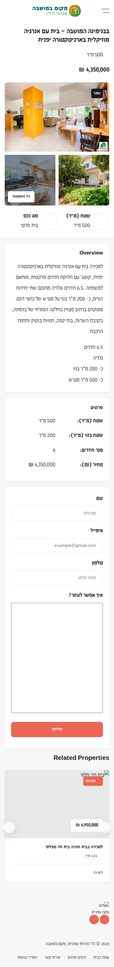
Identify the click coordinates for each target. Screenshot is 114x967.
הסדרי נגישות (27, 957)
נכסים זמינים (77, 957)
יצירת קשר (52, 957)
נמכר (97, 93)
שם (99, 499)
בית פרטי (29, 226)
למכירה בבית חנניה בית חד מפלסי (74, 847)
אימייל (97, 531)
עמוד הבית (101, 957)
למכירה (98, 873)
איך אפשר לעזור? (86, 595)
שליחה (57, 729)
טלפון (97, 563)
